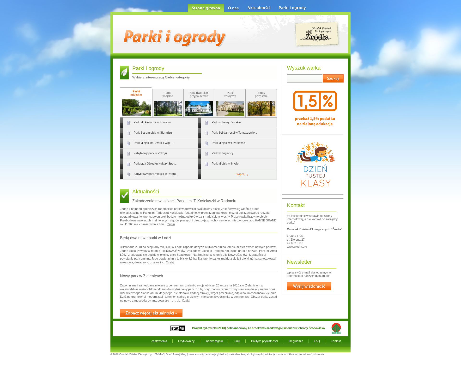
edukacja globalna (216, 354)
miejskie (136, 93)
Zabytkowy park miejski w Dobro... (156, 174)
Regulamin (296, 341)
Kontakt (336, 341)
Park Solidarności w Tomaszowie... (234, 132)
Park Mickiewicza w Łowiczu (152, 122)
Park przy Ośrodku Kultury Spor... (155, 163)
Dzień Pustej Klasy (176, 354)
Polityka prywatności (264, 341)
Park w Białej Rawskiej (227, 122)
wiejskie (168, 94)
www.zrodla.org (297, 246)
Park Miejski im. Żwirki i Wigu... (154, 143)
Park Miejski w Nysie (225, 163)
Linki (237, 341)
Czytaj (171, 224)
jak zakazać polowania (311, 354)
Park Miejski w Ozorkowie (228, 143)
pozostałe (261, 94)
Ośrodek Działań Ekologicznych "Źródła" (141, 354)
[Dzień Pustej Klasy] (315, 190)
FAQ (317, 341)
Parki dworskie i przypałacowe (199, 94)
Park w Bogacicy (222, 153)
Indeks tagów (214, 341)
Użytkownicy (186, 341)
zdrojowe (230, 94)
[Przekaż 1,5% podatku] (315, 131)
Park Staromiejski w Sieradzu (153, 132)
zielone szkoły (196, 354)
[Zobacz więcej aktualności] (151, 313)
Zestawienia (159, 341)
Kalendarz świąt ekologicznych (246, 354)
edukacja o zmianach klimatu (281, 354)
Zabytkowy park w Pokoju (150, 153)
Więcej (241, 174)
